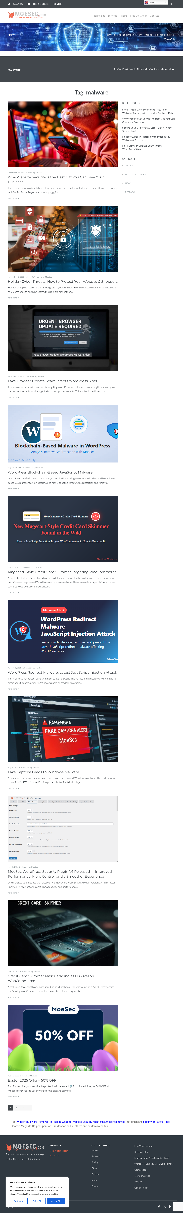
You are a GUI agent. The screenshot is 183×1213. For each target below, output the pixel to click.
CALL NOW (54, 1155)
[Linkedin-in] (170, 1206)
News (29, 172)
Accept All (55, 1201)
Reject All (37, 1201)
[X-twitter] (164, 1206)
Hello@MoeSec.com (58, 1150)
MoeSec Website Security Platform (121, 34)
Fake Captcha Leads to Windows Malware (43, 772)
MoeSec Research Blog (158, 34)
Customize (18, 1201)
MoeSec (39, 172)
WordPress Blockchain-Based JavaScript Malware (50, 472)
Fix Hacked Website (60, 1121)
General (24, 867)
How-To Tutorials (34, 277)
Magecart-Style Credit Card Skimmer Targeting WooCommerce (62, 572)
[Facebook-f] (158, 1206)
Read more (12, 198)
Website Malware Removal (32, 1121)
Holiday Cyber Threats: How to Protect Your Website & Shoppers (63, 281)
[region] (37, 1192)
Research (30, 376)
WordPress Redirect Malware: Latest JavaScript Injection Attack (62, 672)
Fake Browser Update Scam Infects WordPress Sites (52, 381)
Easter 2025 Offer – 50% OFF (32, 1080)
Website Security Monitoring (88, 1121)
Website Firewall (115, 1121)
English (152, 2)
